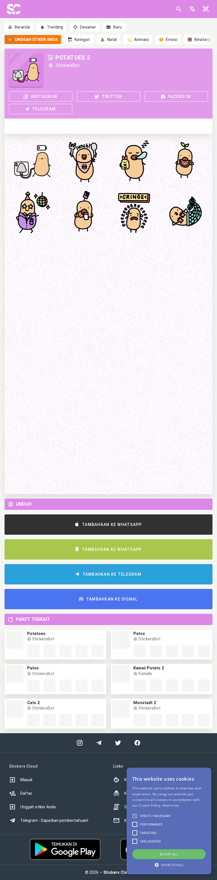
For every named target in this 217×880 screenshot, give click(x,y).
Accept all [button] (169, 854)
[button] (192, 9)
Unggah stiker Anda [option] (38, 807)
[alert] (169, 821)
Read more (170, 805)
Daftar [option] (26, 793)
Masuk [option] (26, 780)
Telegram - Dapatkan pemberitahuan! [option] (54, 820)
